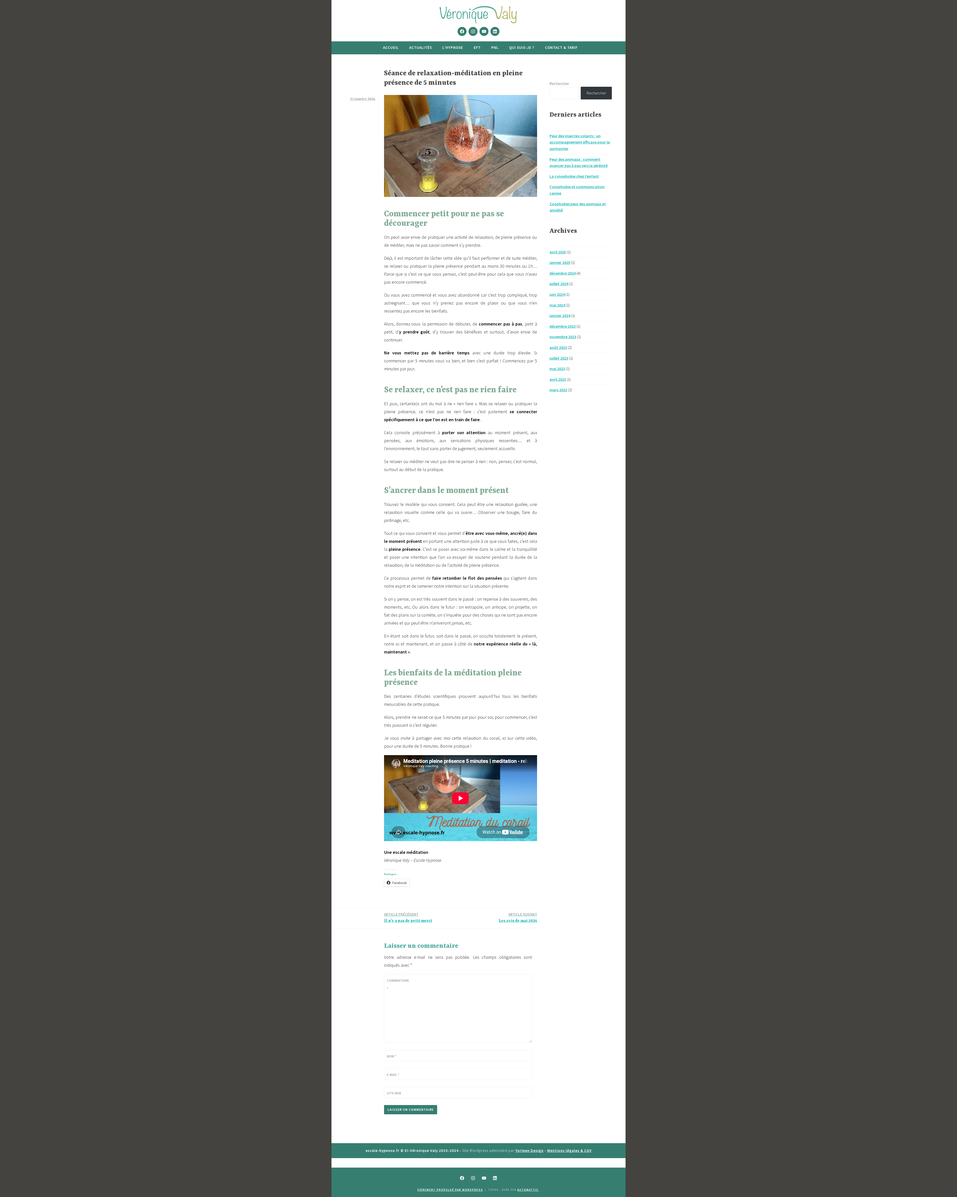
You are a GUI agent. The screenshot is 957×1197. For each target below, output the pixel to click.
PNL (495, 47)
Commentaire (398, 984)
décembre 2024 (563, 273)
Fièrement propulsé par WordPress (450, 1190)
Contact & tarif (561, 47)
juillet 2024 (559, 283)
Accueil (391, 47)
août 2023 (558, 347)
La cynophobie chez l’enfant (574, 176)
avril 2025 (558, 251)
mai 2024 (557, 305)
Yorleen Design (529, 1150)
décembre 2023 (563, 326)
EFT (477, 47)
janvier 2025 (560, 262)
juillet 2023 (559, 358)
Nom (391, 1056)
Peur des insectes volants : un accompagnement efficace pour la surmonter (580, 142)
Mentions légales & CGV (569, 1150)
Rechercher (559, 83)
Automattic (528, 1190)
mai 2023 (557, 368)
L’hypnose (452, 47)
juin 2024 (557, 294)
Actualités (420, 47)
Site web (394, 1093)
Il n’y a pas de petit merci (408, 917)
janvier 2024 (560, 315)
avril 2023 (558, 379)
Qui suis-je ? (521, 47)
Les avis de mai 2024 (518, 917)
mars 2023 (558, 389)
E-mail (393, 1074)
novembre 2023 (563, 336)
